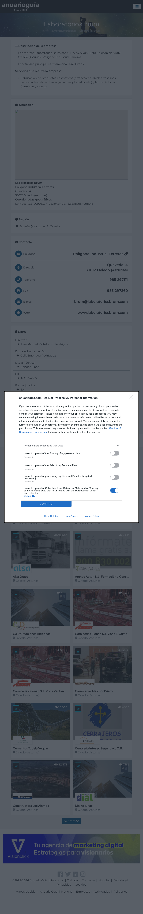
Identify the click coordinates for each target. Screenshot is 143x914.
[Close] (132, 398)
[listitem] (71, 445)
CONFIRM (46, 503)
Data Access (71, 516)
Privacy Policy (91, 516)
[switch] (114, 453)
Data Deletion (51, 516)
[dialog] (71, 457)
